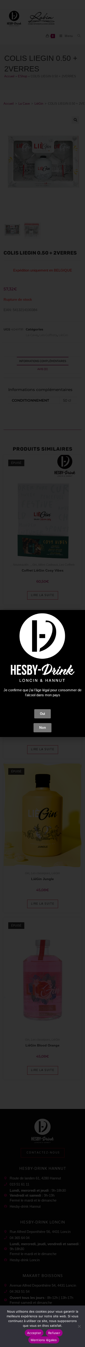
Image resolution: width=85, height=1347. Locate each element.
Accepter (34, 1333)
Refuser (54, 1333)
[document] (42, 673)
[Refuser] (79, 1326)
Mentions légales (44, 1340)
